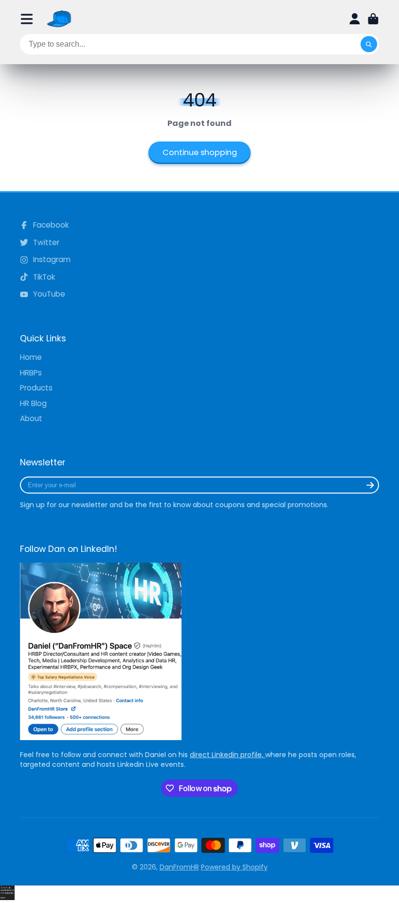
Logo (59, 18)
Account (355, 19)
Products (36, 388)
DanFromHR (179, 867)
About (31, 418)
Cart (373, 19)
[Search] (369, 44)
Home (31, 357)
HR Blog (33, 403)
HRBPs (31, 373)
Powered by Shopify (234, 867)
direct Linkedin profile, (227, 755)
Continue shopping (200, 152)
